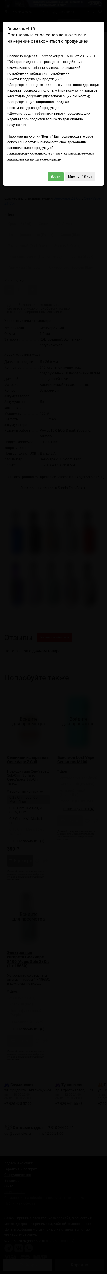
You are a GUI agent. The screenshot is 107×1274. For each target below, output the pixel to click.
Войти (55, 177)
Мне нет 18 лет (80, 177)
